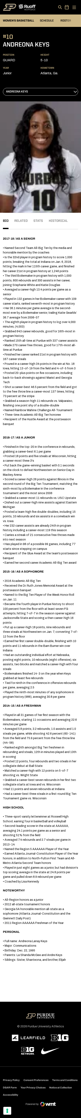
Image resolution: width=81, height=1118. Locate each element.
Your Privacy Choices (33, 1087)
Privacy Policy (11, 1080)
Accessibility (10, 1094)
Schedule (47, 20)
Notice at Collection (60, 1087)
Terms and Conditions (65, 1080)
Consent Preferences (36, 1080)
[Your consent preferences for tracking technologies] (7, 1111)
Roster (65, 20)
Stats (38, 221)
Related (21, 221)
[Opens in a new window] (28, 1038)
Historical (58, 221)
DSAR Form (10, 1087)
